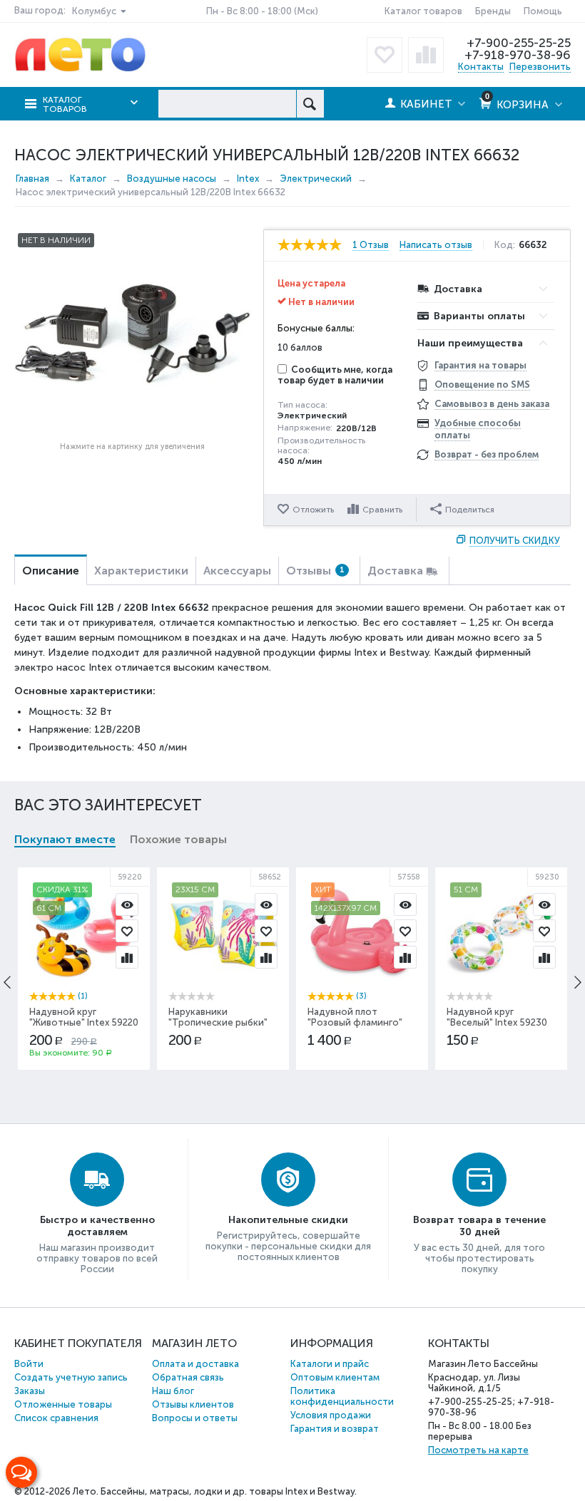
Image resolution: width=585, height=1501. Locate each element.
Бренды (493, 11)
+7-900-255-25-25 (519, 43)
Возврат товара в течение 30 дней (479, 1226)
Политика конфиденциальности (342, 1396)
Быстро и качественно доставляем (97, 1226)
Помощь (543, 11)
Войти (29, 1363)
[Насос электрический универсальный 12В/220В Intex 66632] (132, 332)
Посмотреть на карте (478, 1450)
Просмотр (127, 904)
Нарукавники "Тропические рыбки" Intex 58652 (218, 1022)
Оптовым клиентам (335, 1377)
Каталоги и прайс (329, 1363)
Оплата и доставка (195, 1363)
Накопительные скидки (288, 1220)
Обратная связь (188, 1377)
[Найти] (310, 104)
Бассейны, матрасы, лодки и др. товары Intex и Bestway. (229, 1491)
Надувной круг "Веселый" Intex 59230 (497, 1017)
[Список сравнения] (426, 55)
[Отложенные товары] (384, 55)
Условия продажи (330, 1415)
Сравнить (382, 510)
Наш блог (173, 1391)
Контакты (481, 66)
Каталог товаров (423, 11)
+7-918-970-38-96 (517, 55)
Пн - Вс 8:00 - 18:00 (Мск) (262, 11)
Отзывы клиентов (193, 1404)
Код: (504, 245)
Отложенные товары (63, 1404)
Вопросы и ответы (195, 1418)
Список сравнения (56, 1418)
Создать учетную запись (71, 1377)
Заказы (29, 1391)
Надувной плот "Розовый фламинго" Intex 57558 (354, 1022)
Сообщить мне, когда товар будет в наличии (335, 375)
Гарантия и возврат (334, 1428)
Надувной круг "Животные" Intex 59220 (83, 1017)
